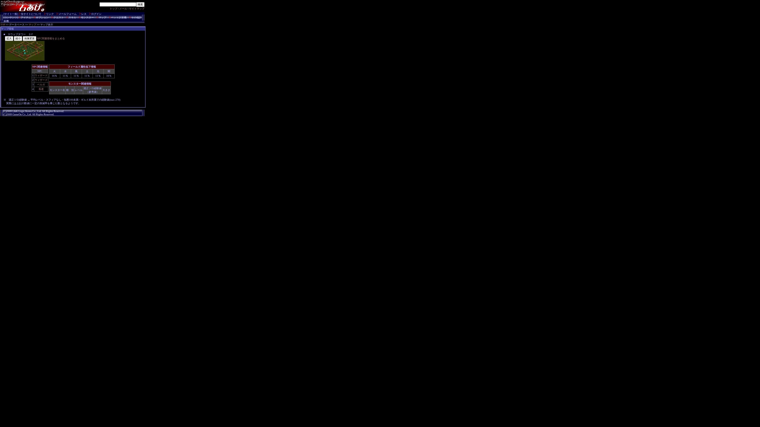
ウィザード (41, 75)
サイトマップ (136, 8)
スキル (72, 17)
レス (83, 13)
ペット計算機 (118, 17)
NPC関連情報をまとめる (51, 38)
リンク (50, 13)
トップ (113, 8)
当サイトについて (31, 13)
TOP (2, 24)
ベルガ (41, 84)
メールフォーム (68, 13)
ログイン (96, 13)
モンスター (87, 17)
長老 (41, 89)
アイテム (26, 17)
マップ (102, 17)
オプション (42, 17)
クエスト (58, 17)
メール (123, 8)
